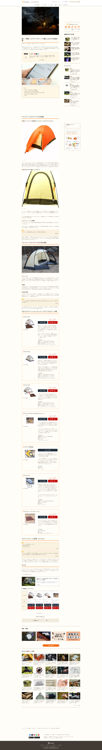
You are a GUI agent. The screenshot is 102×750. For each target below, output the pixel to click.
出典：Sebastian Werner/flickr (26, 35)
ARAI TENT (39, 613)
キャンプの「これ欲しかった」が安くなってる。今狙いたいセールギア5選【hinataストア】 (75, 53)
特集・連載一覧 (51, 645)
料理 (55, 4)
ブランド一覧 (60, 736)
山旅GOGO (56, 233)
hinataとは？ (46, 736)
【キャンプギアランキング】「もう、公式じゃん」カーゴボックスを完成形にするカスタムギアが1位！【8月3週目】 (75, 38)
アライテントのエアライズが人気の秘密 (31, 91)
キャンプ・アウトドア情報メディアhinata (28, 728)
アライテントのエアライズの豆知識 (30, 89)
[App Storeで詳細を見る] (31, 737)
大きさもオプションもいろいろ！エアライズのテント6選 (34, 92)
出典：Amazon (24, 208)
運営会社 (60, 737)
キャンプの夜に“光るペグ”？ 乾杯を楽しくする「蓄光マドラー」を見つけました (75, 58)
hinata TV (59, 745)
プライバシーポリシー (51, 737)
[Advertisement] (31, 106)
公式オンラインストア (56, 1)
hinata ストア (43, 745)
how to (60, 4)
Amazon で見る (42, 322)
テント (43, 613)
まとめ (25, 95)
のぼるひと (56, 303)
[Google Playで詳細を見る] (37, 737)
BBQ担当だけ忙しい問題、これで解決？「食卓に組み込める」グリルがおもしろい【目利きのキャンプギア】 (75, 48)
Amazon (26, 329)
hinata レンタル (48, 745)
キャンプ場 (50, 4)
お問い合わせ (55, 736)
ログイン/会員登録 (64, 1)
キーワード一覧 (70, 736)
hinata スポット (54, 745)
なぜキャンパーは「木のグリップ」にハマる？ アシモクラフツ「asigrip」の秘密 (75, 43)
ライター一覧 (65, 736)
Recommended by (75, 705)
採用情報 (57, 737)
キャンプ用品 (44, 4)
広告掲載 (50, 736)
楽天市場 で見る (53, 322)
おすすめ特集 (37, 4)
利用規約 (45, 737)
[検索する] (79, 1)
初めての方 (65, 4)
